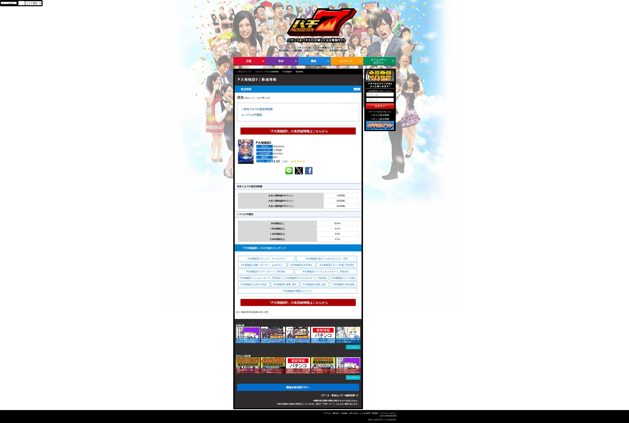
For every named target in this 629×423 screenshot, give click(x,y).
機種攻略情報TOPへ (298, 387)
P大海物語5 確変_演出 (285, 284)
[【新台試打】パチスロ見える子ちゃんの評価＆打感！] (262, 328)
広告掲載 (344, 413)
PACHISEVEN (391, 416)
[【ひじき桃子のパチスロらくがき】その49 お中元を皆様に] (237, 328)
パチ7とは (327, 413)
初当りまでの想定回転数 (258, 109)
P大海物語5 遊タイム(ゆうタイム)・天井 (327, 258)
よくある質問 (365, 413)
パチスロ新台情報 (380, 115)
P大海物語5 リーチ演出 (343, 277)
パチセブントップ (244, 71)
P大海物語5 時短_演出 (314, 284)
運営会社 (336, 413)
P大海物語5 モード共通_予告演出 (337, 264)
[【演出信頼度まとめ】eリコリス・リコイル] (312, 359)
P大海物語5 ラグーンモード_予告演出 (265, 271)
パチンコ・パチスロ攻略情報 (267, 71)
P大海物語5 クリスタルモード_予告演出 (306, 277)
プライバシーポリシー (388, 413)
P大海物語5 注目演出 (301, 264)
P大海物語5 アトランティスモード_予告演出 (326, 271)
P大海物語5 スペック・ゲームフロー (267, 258)
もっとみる (352, 347)
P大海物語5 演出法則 (343, 284)
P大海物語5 (287, 71)
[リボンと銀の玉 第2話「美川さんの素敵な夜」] (337, 328)
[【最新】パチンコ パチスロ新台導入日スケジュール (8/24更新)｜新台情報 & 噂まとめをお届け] (312, 328)
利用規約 (375, 413)
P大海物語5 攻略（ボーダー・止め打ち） (262, 264)
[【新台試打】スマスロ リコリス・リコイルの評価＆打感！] (287, 328)
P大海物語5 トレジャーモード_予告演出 (260, 277)
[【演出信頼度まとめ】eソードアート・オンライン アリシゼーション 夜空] (237, 359)
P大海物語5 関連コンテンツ (297, 290)
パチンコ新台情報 (380, 118)
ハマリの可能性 (253, 115)
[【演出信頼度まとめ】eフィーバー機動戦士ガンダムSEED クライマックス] (262, 359)
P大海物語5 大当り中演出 (254, 284)
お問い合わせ (354, 413)
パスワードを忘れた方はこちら (380, 111)
